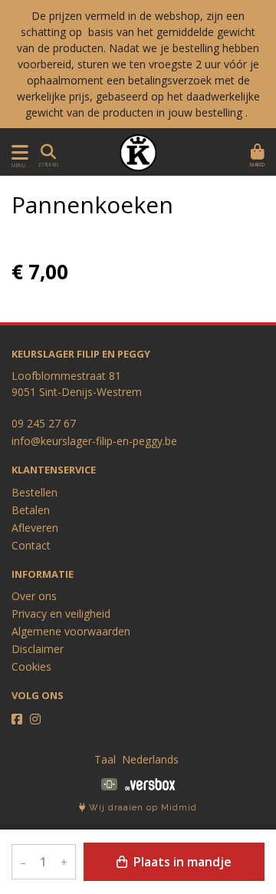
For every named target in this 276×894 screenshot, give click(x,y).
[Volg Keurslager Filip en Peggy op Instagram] (35, 719)
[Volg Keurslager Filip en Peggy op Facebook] (17, 719)
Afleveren (35, 527)
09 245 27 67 (44, 423)
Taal (105, 759)
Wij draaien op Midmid (141, 808)
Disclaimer (38, 649)
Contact (31, 545)
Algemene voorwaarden (71, 631)
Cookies (31, 666)
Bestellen (35, 492)
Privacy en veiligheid (61, 613)
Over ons (34, 596)
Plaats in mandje (181, 861)
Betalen (31, 510)
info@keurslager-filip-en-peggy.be (94, 441)
